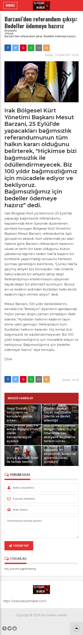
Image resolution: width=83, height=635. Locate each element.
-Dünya (8, 33)
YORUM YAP (21, 545)
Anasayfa (10, 30)
